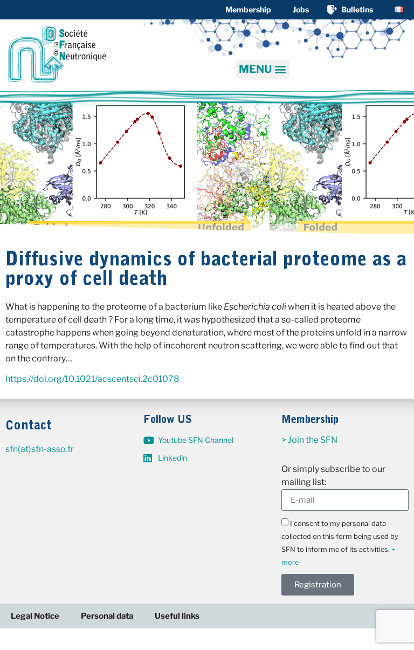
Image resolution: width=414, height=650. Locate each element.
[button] (262, 69)
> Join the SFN (309, 440)
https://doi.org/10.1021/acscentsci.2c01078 (92, 379)
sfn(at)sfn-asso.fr (39, 449)
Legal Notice (35, 616)
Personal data (107, 616)
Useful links (177, 616)
